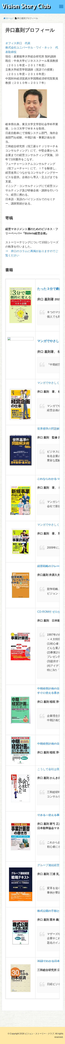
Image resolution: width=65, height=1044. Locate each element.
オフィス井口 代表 (17, 43)
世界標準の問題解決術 (51, 428)
